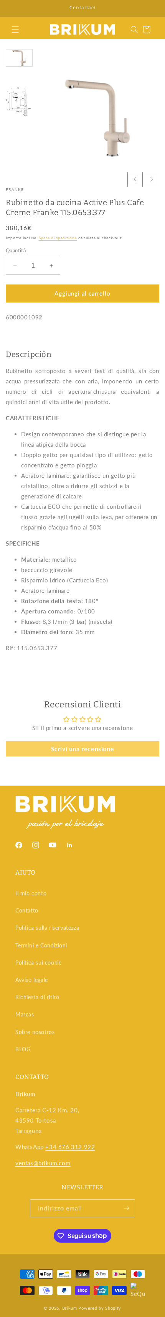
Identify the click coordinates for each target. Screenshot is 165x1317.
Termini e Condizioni (41, 945)
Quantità (16, 250)
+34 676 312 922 (70, 1146)
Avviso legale (31, 980)
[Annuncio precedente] (14, 8)
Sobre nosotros (34, 1032)
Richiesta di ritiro (37, 997)
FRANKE (15, 189)
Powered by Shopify (99, 1307)
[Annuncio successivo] (150, 8)
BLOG (22, 1049)
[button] (15, 29)
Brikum (69, 1307)
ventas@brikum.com (42, 1162)
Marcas (24, 1014)
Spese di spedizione (58, 237)
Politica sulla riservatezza (47, 927)
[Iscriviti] (126, 1208)
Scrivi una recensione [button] (82, 748)
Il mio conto (30, 893)
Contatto (26, 910)
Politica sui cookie (38, 962)
